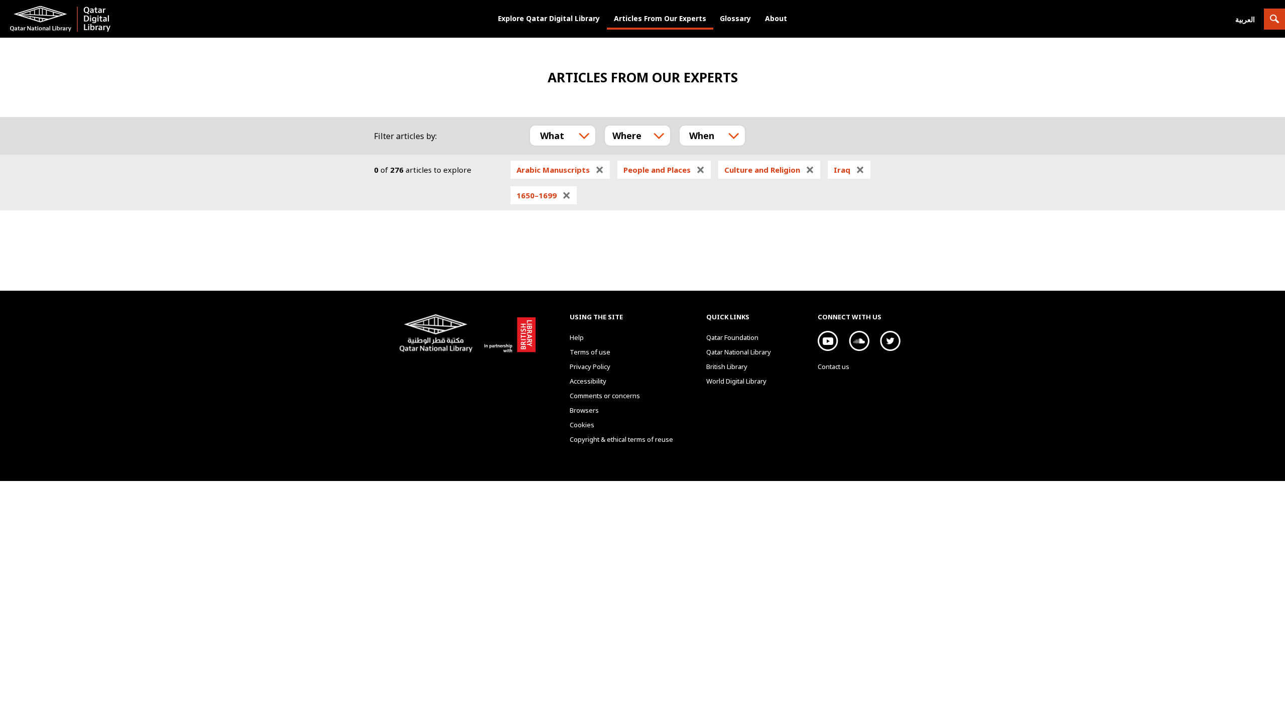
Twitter (890, 341)
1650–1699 (544, 195)
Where (626, 136)
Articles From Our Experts (660, 18)
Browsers (584, 410)
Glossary (735, 18)
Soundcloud (859, 341)
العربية (1245, 19)
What (552, 136)
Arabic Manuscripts (560, 170)
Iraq (849, 170)
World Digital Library (736, 381)
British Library (508, 333)
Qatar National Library (438, 334)
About (776, 18)
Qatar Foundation (732, 337)
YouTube (828, 341)
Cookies (582, 424)
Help (577, 337)
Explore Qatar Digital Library (549, 18)
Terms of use (590, 351)
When (701, 136)
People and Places (664, 170)
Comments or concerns (605, 395)
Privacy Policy (590, 366)
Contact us (833, 366)
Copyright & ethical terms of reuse (621, 439)
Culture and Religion (769, 170)
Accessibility (588, 381)
